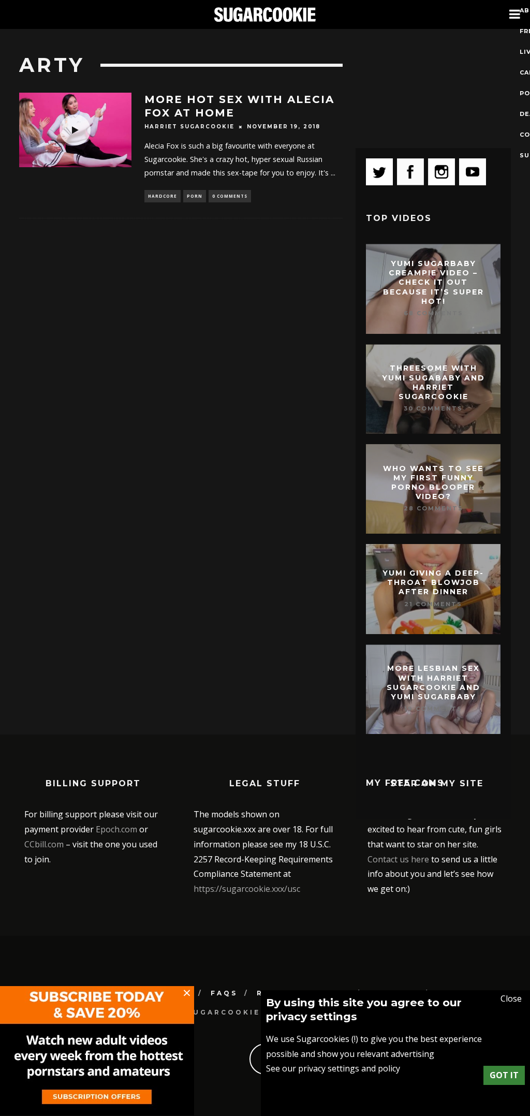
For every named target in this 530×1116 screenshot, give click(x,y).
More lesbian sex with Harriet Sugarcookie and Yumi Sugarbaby (433, 683)
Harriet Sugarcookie (189, 126)
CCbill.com (44, 844)
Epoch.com (116, 829)
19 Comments (433, 708)
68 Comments (433, 313)
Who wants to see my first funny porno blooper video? (433, 483)
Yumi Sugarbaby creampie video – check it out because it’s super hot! (433, 282)
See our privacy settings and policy (333, 1068)
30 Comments (433, 408)
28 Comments (433, 508)
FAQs (224, 993)
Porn (194, 196)
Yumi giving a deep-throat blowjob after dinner (433, 582)
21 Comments (433, 604)
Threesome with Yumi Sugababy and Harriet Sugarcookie (433, 383)
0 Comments (229, 196)
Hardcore (162, 196)
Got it (504, 1075)
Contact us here (398, 859)
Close (511, 998)
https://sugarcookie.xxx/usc (247, 888)
